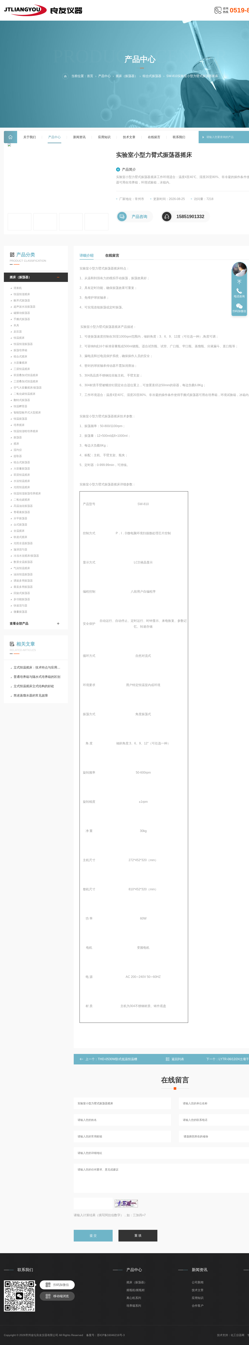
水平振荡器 (20, 518)
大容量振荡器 (22, 468)
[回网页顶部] (239, 282)
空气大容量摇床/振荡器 (28, 387)
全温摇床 (19, 530)
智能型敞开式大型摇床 (27, 412)
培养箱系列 (133, 1305)
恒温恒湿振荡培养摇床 (27, 493)
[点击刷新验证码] (126, 1203)
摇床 (16, 443)
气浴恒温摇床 (22, 568)
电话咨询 (239, 296)
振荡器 (18, 437)
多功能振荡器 (22, 599)
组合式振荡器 (152, 76)
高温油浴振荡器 (23, 505)
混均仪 (18, 449)
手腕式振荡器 (22, 319)
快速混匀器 (20, 605)
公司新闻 (197, 1282)
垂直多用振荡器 (23, 586)
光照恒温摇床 (22, 487)
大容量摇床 (20, 362)
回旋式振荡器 (22, 593)
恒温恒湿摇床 (22, 294)
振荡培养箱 (20, 350)
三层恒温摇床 (22, 368)
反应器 (18, 331)
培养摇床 (19, 424)
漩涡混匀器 (20, 549)
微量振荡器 (20, 611)
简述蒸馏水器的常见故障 (31, 695)
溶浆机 (18, 288)
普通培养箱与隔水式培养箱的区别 (37, 676)
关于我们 (29, 137)
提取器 (18, 456)
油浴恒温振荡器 (23, 574)
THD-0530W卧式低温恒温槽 (117, 1059)
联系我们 (179, 137)
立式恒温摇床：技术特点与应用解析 (38, 667)
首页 (10, 137)
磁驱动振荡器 (22, 312)
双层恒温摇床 (22, 474)
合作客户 (197, 1305)
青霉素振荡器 (22, 512)
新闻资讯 (79, 137)
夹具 (16, 325)
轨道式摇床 (20, 537)
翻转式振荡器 (22, 400)
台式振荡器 (20, 524)
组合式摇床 (20, 356)
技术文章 (129, 137)
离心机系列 (133, 1297)
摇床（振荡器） (127, 76)
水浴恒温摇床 (22, 481)
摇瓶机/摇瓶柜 (135, 1290)
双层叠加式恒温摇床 (26, 375)
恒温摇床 (19, 337)
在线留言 (154, 137)
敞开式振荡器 (22, 300)
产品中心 (54, 137)
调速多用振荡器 (23, 580)
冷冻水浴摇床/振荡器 (26, 555)
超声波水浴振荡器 (24, 306)
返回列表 (178, 1059)
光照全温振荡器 (23, 543)
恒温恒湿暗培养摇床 (26, 431)
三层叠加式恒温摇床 (26, 381)
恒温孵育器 (20, 406)
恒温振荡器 (20, 418)
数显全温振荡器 (23, 561)
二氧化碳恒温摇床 (24, 393)
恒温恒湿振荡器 (23, 344)
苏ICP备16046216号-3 (111, 1335)
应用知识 (104, 137)
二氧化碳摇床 (22, 499)
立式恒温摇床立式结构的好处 (34, 686)
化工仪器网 (237, 1335)
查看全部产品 (19, 623)
